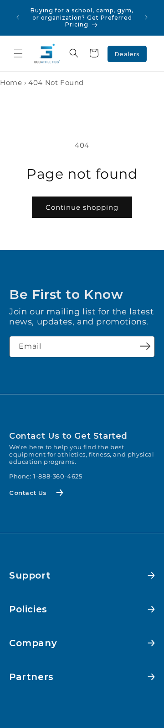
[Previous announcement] (18, 17)
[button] (18, 53)
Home (11, 82)
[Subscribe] (145, 346)
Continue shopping (82, 207)
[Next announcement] (146, 17)
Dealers (127, 54)
